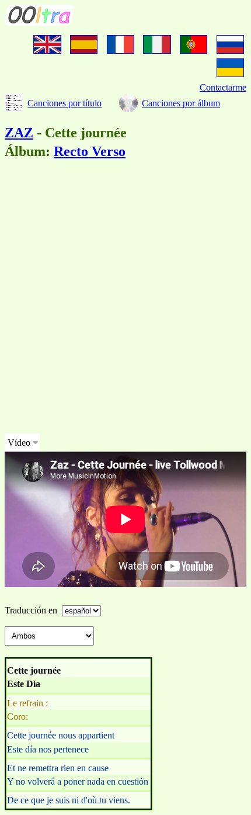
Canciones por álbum (181, 103)
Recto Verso (90, 151)
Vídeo (19, 443)
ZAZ (19, 132)
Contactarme (223, 87)
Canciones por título (64, 103)
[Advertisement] (125, 298)
